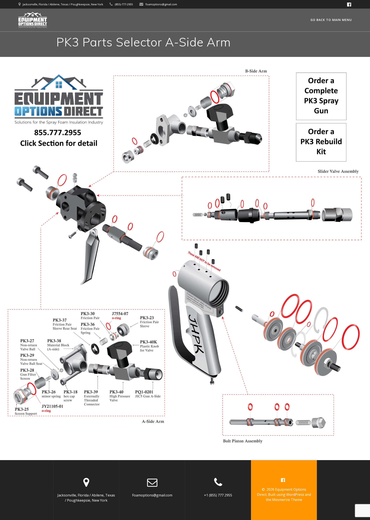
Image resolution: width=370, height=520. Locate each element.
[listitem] (33, 378)
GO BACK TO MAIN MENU (331, 20)
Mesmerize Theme (287, 499)
